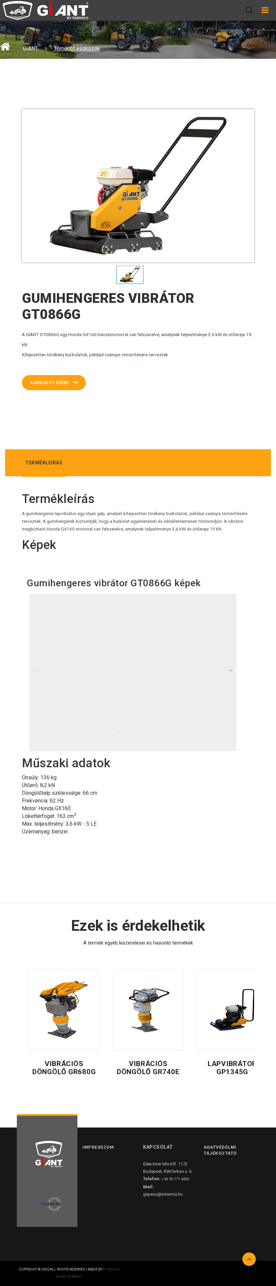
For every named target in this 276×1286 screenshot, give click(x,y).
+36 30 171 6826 (175, 1179)
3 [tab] (132, 735)
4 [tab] (142, 735)
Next (230, 669)
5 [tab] (152, 735)
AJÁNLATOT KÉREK (50, 382)
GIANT (30, 48)
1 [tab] (112, 735)
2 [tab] (122, 735)
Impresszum (98, 1147)
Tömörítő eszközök (76, 48)
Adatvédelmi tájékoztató (220, 1149)
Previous (35, 669)
